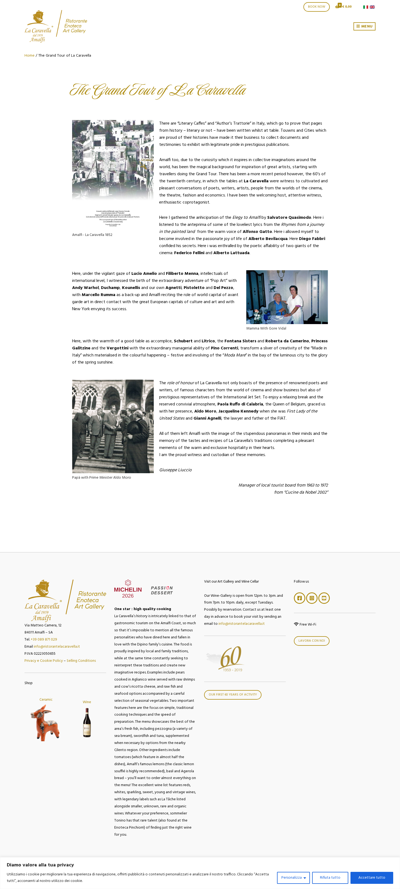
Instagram (312, 598)
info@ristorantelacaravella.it (57, 647)
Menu (366, 26)
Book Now (316, 7)
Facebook (299, 598)
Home (29, 56)
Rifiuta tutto (330, 878)
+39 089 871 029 (44, 639)
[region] (200, 873)
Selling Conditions (81, 661)
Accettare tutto (371, 878)
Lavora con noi (312, 641)
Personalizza (291, 878)
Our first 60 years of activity (233, 694)
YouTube (324, 598)
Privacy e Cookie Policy (43, 661)
